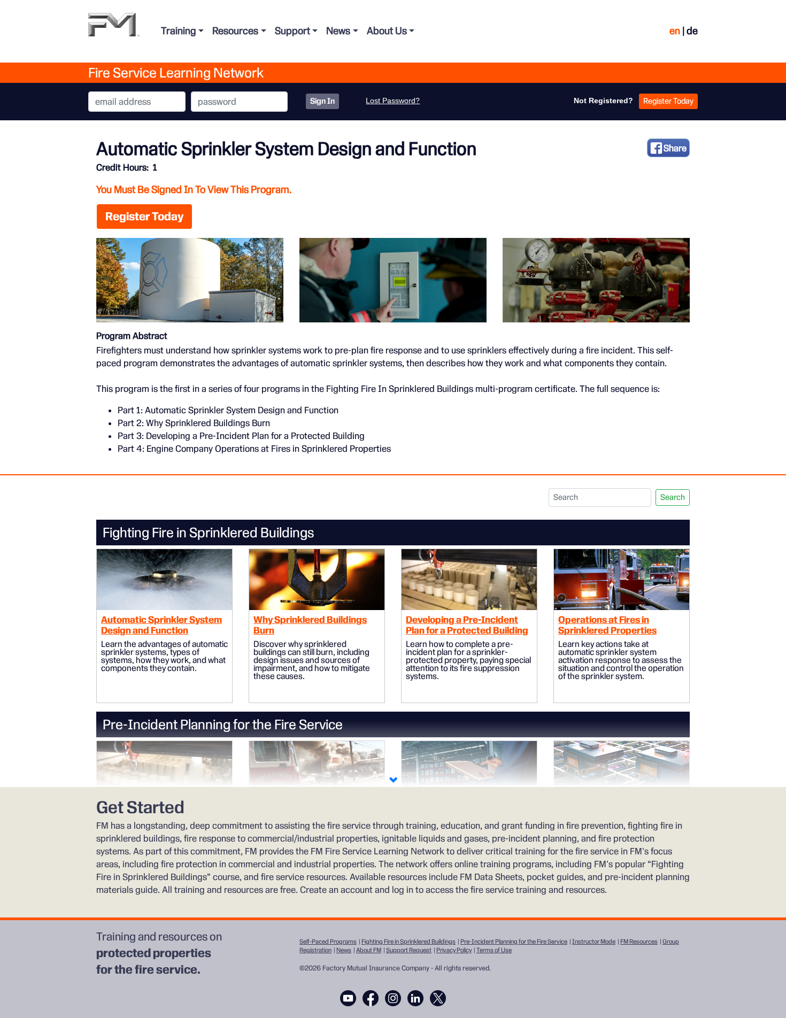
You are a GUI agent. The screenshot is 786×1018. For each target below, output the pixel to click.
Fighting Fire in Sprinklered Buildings (408, 941)
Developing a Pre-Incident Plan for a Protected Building (467, 625)
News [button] (338, 31)
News (343, 950)
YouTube (348, 998)
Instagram (393, 998)
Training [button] (178, 31)
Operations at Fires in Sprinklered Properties (607, 625)
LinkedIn (415, 998)
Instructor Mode (593, 941)
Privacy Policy (454, 950)
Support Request (408, 950)
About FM (368, 950)
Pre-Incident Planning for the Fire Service (513, 941)
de (692, 31)
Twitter (438, 998)
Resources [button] (235, 31)
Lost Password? (393, 100)
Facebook (370, 998)
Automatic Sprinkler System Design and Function (161, 625)
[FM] (114, 31)
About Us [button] (387, 31)
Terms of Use (494, 950)
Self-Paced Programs (328, 941)
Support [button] (292, 31)
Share (675, 148)
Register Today (668, 101)
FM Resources (639, 941)
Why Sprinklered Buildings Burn (310, 625)
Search (672, 497)
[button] (393, 780)
